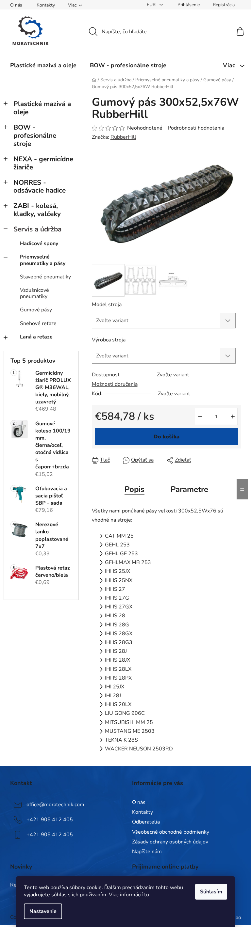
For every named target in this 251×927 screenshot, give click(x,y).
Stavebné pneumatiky (45, 276)
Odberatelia (146, 821)
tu (146, 894)
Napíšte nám (147, 851)
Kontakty (46, 5)
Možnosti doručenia (115, 384)
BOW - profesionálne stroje (34, 135)
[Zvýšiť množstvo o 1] (233, 416)
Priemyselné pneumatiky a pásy (42, 260)
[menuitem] (43, 65)
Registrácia (224, 5)
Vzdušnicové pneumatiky (34, 293)
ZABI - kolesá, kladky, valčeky (37, 209)
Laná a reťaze (36, 336)
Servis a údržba (37, 229)
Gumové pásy (36, 309)
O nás (16, 5)
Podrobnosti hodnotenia (196, 128)
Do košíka (166, 436)
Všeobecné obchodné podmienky (170, 832)
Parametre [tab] (189, 489)
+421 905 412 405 (49, 819)
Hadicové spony (39, 243)
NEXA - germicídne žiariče (43, 163)
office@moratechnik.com (55, 804)
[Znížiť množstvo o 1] (200, 416)
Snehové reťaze (38, 323)
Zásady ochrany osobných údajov (170, 841)
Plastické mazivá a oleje (42, 108)
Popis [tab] (134, 489)
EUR (152, 5)
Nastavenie (43, 911)
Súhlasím (211, 891)
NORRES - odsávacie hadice (39, 186)
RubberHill (123, 137)
